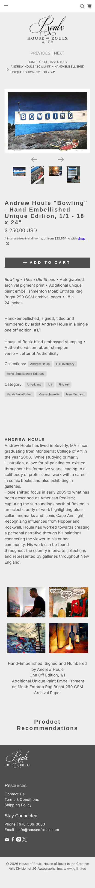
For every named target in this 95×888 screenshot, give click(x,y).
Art (50, 384)
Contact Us (14, 794)
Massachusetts (49, 394)
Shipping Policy (18, 805)
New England (75, 394)
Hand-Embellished (19, 394)
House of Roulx (30, 864)
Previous (40, 53)
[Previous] (33, 159)
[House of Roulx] (47, 29)
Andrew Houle (40, 364)
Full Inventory (54, 62)
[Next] (61, 159)
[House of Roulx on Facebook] (12, 840)
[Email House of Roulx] (7, 840)
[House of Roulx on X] (24, 840)
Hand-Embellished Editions (26, 373)
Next (59, 53)
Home (32, 62)
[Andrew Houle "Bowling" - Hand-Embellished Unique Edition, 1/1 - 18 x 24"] (47, 121)
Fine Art (64, 384)
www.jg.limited (75, 868)
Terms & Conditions (22, 799)
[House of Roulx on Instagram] (18, 840)
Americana (34, 384)
